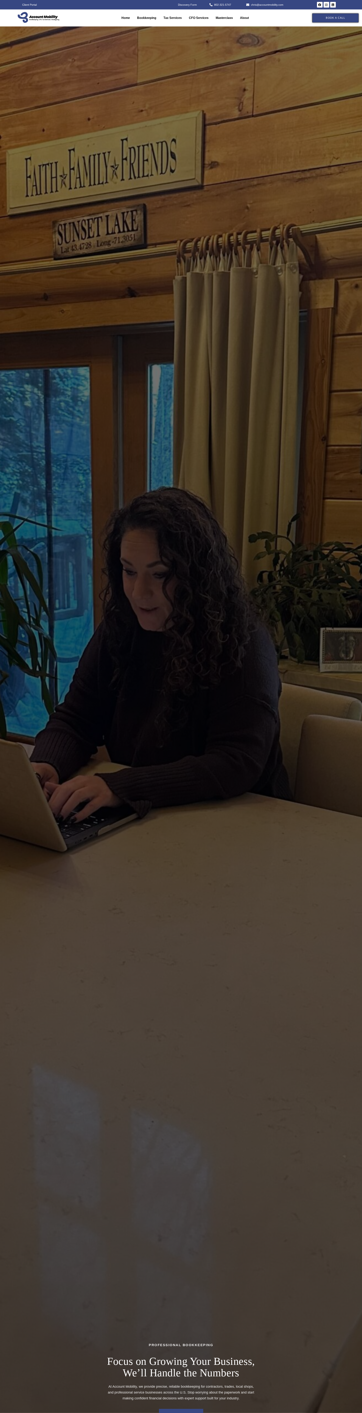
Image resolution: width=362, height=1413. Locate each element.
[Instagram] (326, 5)
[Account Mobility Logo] (38, 17)
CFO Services (199, 17)
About (244, 17)
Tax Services (172, 17)
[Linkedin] (333, 5)
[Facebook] (320, 5)
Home (125, 17)
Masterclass (224, 17)
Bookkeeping (146, 17)
